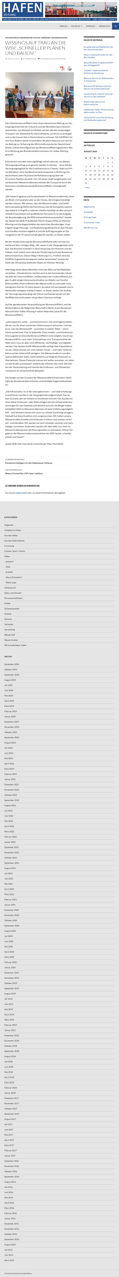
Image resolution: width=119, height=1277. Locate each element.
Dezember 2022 (11, 784)
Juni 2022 (8, 816)
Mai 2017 (8, 1135)
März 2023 (9, 769)
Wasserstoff (9, 634)
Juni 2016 (8, 1192)
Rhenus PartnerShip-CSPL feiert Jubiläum (24, 472)
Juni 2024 (8, 690)
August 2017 (10, 1119)
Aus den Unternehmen (14, 540)
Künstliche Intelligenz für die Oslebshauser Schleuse (28, 461)
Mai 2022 (8, 821)
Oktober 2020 (10, 920)
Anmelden (88, 212)
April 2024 (9, 701)
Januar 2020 (10, 967)
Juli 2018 (8, 1061)
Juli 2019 (8, 999)
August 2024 (10, 680)
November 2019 (11, 978)
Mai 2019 (8, 1009)
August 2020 (10, 931)
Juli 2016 (8, 1187)
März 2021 (9, 894)
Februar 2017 (10, 1150)
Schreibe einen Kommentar (53, 59)
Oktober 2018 (10, 1046)
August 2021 (10, 868)
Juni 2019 (8, 1004)
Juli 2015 (8, 1250)
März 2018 (9, 1082)
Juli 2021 (8, 873)
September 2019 (11, 988)
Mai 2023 (8, 758)
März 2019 (9, 1019)
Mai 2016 (8, 1197)
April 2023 (9, 763)
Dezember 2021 (11, 847)
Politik (36, 38)
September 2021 (11, 863)
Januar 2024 (10, 716)
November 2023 (11, 727)
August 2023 (10, 742)
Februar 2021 (10, 899)
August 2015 (10, 1244)
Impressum (90, 26)
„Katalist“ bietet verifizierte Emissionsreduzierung (96, 71)
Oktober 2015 (10, 1234)
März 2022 (9, 831)
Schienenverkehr (11, 608)
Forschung (9, 546)
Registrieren (89, 206)
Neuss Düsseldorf (14, 577)
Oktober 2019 (10, 983)
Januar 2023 (10, 779)
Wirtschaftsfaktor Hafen (15, 645)
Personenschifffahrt (13, 598)
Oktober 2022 (10, 795)
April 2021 (9, 889)
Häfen (7, 556)
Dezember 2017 (11, 1098)
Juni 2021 (8, 878)
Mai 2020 (8, 946)
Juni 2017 (8, 1129)
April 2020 (9, 952)
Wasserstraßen (59, 38)
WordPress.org (90, 227)
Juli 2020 (8, 936)
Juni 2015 (8, 1255)
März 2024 (9, 706)
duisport (9, 561)
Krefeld (9, 572)
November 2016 (11, 1166)
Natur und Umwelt (12, 593)
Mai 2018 (8, 1072)
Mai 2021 (8, 884)
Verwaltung (9, 629)
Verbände (46, 38)
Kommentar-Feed (92, 222)
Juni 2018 (8, 1067)
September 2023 (11, 737)
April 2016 (9, 1202)
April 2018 (9, 1077)
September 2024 (11, 674)
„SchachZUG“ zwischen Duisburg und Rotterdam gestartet (98, 118)
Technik (7, 614)
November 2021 (11, 852)
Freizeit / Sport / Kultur (14, 551)
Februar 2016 (10, 1213)
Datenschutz (104, 26)
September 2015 (11, 1239)
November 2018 (11, 1040)
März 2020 (9, 957)
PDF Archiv (75, 26)
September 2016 (11, 1176)
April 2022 (9, 826)
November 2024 (11, 664)
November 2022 (11, 789)
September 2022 (11, 800)
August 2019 (10, 993)
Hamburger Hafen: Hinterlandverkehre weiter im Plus (99, 110)
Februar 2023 (10, 774)
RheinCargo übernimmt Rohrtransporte (94, 103)
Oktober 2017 (10, 1108)
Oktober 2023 (10, 732)
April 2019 (9, 1014)
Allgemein (8, 525)
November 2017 (11, 1103)
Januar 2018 (10, 1093)
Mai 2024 (8, 695)
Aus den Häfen (12, 38)
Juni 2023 (8, 753)
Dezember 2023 (11, 721)
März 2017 (9, 1145)
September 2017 (11, 1114)
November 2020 (11, 915)
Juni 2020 (8, 941)
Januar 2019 (10, 1030)
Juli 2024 (8, 685)
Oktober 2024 (10, 669)
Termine (8, 619)
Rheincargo (11, 582)
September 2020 (11, 925)
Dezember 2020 (11, 910)
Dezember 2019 (11, 972)
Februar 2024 (10, 711)
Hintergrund (26, 38)
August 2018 (10, 1056)
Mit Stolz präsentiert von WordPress (18, 1273)
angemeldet (21, 492)
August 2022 (10, 805)
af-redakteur (29, 59)
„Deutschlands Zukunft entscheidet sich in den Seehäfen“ (98, 95)
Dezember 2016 (11, 1161)
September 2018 (11, 1051)
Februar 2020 (10, 962)
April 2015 (9, 1260)
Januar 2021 (10, 904)
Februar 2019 (10, 1025)
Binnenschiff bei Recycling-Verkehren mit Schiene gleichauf (98, 87)
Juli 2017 (8, 1124)
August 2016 (10, 1182)
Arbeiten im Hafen (12, 530)
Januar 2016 (10, 1218)
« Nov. (87, 187)
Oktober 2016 (10, 1171)
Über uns (63, 26)
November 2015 (11, 1229)
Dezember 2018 (11, 1035)
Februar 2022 (10, 837)
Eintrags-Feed (90, 217)
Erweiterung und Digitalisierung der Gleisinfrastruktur (98, 48)
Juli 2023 (8, 748)
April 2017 (9, 1140)
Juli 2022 (8, 810)
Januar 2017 (10, 1155)
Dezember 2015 (11, 1223)
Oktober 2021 (10, 857)
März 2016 (9, 1208)
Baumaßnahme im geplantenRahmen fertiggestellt (99, 63)
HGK (8, 567)
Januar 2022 (10, 842)
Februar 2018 (10, 1087)
